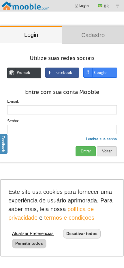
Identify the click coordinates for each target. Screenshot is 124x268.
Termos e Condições (69, 218)
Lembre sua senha (101, 139)
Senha (12, 121)
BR (106, 5)
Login (83, 5)
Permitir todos (29, 243)
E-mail (12, 101)
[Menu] (117, 6)
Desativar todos (81, 233)
